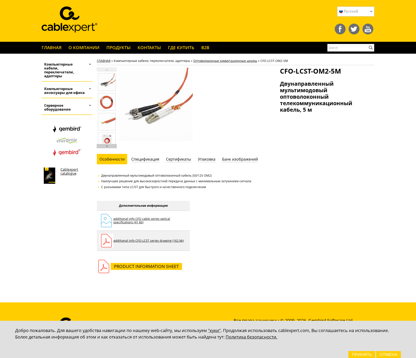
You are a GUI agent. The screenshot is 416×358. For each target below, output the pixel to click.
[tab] (112, 159)
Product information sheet (146, 266)
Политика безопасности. (251, 337)
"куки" (214, 330)
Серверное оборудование (57, 107)
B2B (205, 47)
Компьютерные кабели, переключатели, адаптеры (59, 70)
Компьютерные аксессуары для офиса (64, 90)
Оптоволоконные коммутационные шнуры (225, 61)
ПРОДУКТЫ (118, 47)
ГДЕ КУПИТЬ (181, 47)
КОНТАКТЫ (149, 47)
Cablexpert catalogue (69, 171)
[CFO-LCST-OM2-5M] (107, 82)
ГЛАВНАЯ (52, 47)
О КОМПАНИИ (83, 47)
